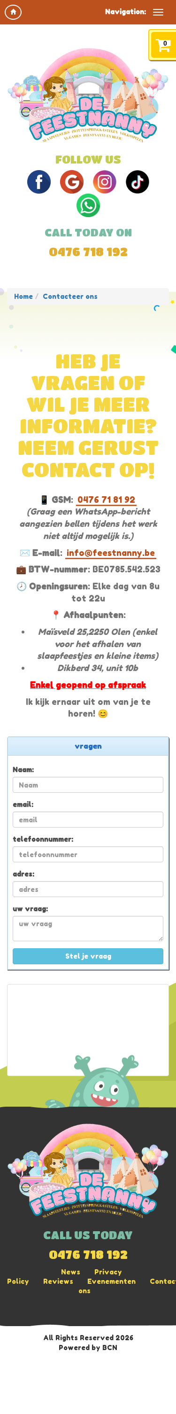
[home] (13, 12)
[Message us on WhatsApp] (88, 205)
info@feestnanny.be (111, 552)
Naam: (23, 769)
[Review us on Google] (72, 181)
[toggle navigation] (158, 12)
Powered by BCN (88, 1348)
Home (23, 296)
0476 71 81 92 (106, 499)
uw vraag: (30, 909)
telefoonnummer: (43, 839)
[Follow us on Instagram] (104, 181)
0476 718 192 (88, 251)
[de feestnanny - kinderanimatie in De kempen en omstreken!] (88, 95)
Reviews (58, 1281)
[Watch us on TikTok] (137, 181)
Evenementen (111, 1281)
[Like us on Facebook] (39, 181)
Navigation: (125, 12)
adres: (23, 874)
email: (23, 804)
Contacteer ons (70, 296)
